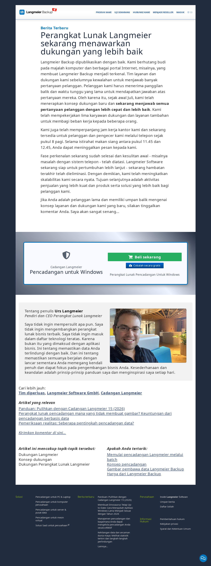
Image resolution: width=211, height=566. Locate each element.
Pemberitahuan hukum (172, 519)
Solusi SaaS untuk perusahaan (52, 525)
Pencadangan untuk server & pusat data (51, 511)
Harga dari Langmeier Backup (134, 473)
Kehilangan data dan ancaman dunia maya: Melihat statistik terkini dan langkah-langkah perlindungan (114, 537)
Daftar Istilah (167, 506)
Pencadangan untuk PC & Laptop (53, 496)
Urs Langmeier (69, 310)
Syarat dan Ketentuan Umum (175, 528)
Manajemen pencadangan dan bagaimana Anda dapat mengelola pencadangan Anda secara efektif (114, 523)
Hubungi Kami (141, 12)
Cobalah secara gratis (146, 265)
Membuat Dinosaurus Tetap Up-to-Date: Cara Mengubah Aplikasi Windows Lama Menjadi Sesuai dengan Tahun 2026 (115, 509)
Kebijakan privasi (169, 523)
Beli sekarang (147, 256)
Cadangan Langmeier (121, 392)
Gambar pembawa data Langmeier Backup (145, 468)
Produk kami (103, 12)
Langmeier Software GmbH (73, 392)
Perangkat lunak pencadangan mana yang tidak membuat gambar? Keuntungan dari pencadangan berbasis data (95, 416)
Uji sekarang (122, 12)
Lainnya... (103, 546)
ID (191, 12)
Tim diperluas (32, 392)
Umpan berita (167, 501)
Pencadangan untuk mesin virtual (50, 519)
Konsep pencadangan (127, 464)
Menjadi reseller (163, 12)
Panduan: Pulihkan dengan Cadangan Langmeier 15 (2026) (72, 408)
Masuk (180, 12)
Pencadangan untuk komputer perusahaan (52, 503)
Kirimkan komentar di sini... (42, 432)
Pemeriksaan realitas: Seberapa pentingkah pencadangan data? (76, 423)
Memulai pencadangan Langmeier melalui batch (145, 457)
